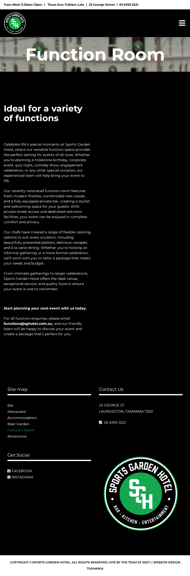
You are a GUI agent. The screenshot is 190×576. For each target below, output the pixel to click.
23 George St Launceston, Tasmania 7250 (126, 408)
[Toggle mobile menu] (182, 23)
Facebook (22, 471)
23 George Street (102, 4)
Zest (146, 562)
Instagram (22, 477)
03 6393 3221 (128, 4)
